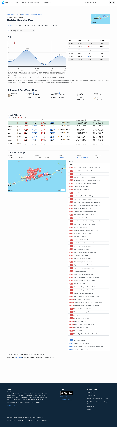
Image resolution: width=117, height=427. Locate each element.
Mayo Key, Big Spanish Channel (81, 240)
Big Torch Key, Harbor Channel (81, 315)
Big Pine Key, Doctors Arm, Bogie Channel (84, 199)
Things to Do (90, 406)
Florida (17, 14)
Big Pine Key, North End (78, 283)
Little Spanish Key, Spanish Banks (81, 293)
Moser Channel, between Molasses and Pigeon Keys (86, 346)
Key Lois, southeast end (79, 327)
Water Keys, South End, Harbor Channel (83, 334)
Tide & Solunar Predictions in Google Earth (97, 402)
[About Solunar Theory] (33, 93)
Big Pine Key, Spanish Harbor (80, 174)
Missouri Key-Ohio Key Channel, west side (84, 171)
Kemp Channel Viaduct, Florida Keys (82, 324)
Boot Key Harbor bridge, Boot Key (81, 312)
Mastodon (44, 420)
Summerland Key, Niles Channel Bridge (83, 290)
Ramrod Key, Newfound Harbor (80, 246)
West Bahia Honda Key (78, 271)
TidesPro (8, 2)
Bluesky (37, 420)
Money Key (75, 193)
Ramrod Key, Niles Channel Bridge (81, 274)
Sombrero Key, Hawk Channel (80, 309)
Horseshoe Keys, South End (79, 249)
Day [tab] (10, 25)
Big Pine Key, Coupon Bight (79, 189)
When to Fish (91, 392)
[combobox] (94, 2)
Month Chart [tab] (44, 25)
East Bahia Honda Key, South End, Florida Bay (84, 277)
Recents (16, 2)
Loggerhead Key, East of (79, 349)
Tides (23, 2)
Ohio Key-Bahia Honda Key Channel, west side (85, 167)
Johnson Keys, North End (79, 255)
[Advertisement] (58, 9)
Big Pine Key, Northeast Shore (80, 258)
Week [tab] (19, 25)
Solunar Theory (91, 395)
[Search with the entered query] (106, 2)
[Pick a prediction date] (8, 30)
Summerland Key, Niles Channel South (83, 287)
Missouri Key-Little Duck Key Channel (82, 177)
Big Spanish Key (76, 331)
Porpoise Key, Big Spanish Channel (82, 214)
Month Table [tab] (30, 25)
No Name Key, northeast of (79, 343)
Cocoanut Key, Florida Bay (79, 227)
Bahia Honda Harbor (77, 340)
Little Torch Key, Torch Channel (80, 233)
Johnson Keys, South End (79, 218)
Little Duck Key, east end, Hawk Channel (83, 183)
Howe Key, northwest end (79, 318)
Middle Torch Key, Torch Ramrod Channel (83, 243)
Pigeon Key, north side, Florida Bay (82, 265)
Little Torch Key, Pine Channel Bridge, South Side (86, 221)
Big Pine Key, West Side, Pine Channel (82, 224)
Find (113, 2)
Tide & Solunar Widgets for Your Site (97, 398)
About (88, 409)
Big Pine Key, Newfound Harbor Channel (83, 208)
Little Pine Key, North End (79, 236)
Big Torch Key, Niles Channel (80, 299)
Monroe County (82, 157)
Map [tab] (56, 25)
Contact (30, 420)
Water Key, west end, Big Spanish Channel (84, 230)
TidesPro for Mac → (66, 399)
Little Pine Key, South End (79, 186)
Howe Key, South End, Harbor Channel (82, 280)
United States (10, 14)
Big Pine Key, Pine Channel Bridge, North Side (85, 202)
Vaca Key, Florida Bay (78, 321)
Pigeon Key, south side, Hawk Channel (82, 268)
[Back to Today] (33, 30)
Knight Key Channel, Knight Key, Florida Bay (84, 305)
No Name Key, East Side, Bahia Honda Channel (85, 180)
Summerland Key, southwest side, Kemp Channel (86, 302)
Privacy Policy (11, 420)
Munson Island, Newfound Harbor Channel (84, 252)
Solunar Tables (46, 2)
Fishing (33, 2)
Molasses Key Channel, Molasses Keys (83, 211)
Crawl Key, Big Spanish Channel (81, 262)
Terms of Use (21, 420)
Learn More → (11, 405)
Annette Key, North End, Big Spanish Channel (84, 296)
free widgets (18, 357)
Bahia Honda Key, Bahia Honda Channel (31, 14)
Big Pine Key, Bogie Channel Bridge (82, 196)
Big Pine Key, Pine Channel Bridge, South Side (85, 205)
